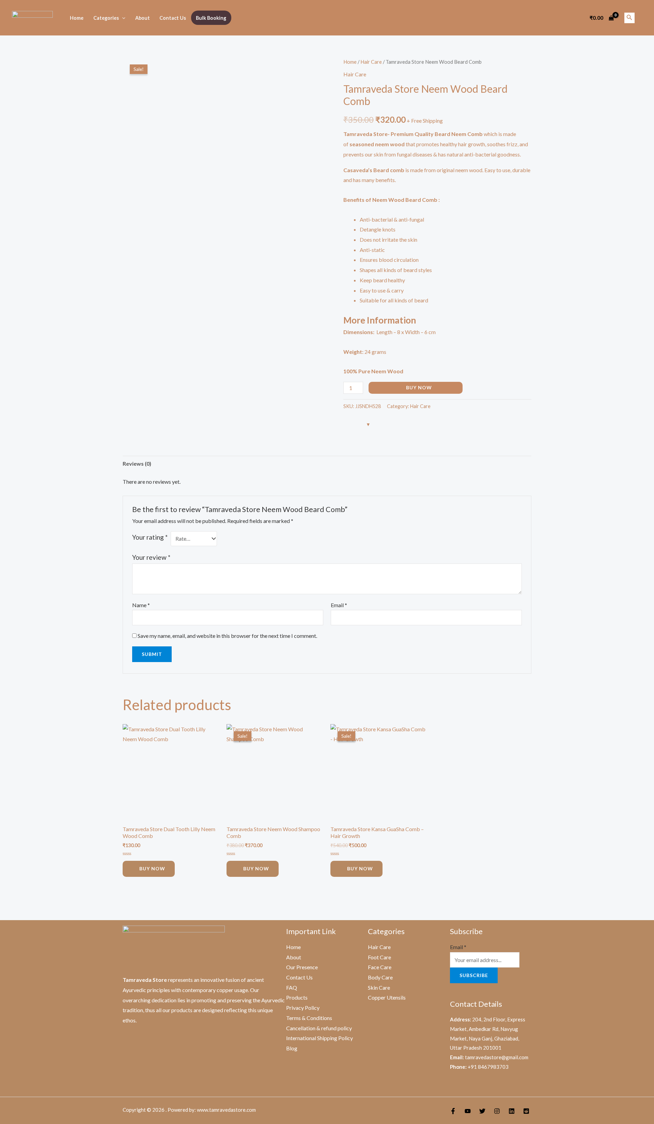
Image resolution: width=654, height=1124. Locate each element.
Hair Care (371, 62)
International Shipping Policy (319, 1038)
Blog (291, 1048)
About (142, 18)
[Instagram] (497, 1111)
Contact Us (172, 18)
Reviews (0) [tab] (137, 463)
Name (141, 605)
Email (339, 605)
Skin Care (379, 987)
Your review (151, 557)
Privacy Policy (303, 1007)
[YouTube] (468, 1111)
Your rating (150, 537)
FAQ (291, 987)
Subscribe (474, 975)
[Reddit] (526, 1111)
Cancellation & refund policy (319, 1028)
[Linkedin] (512, 1111)
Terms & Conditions (309, 1018)
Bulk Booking (211, 18)
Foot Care (379, 957)
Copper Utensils (387, 997)
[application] (122, 18)
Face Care (379, 967)
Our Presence (302, 967)
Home (76, 18)
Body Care (380, 977)
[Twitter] (482, 1111)
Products (297, 997)
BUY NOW (419, 387)
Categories (106, 18)
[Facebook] (453, 1111)
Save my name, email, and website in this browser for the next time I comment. (227, 635)
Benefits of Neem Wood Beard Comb (390, 199)
